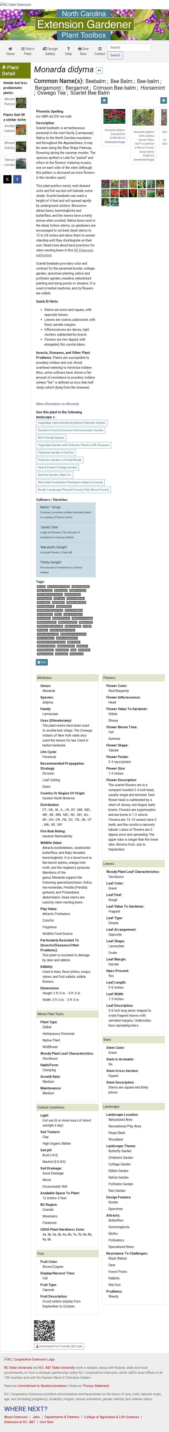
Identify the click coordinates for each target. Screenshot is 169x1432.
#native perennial (46, 606)
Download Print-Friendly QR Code (60, 1346)
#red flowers (58, 602)
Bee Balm (121, 81)
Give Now (84, 51)
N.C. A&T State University (57, 1368)
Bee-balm (148, 81)
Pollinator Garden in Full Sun (56, 452)
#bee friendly (74, 642)
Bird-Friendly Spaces (51, 437)
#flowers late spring (76, 602)
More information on (57, 404)
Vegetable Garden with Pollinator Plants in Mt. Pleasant (73, 445)
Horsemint (153, 88)
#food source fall (72, 626)
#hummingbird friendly (58, 586)
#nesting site (76, 654)
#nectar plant (61, 590)
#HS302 (87, 626)
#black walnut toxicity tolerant (51, 642)
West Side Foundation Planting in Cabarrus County (70, 482)
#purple (41, 586)
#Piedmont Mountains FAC (50, 626)
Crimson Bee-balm (114, 88)
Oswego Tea (51, 93)
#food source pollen (67, 622)
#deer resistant (45, 590)
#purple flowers (45, 614)
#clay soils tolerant (73, 614)
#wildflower (84, 650)
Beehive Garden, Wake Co (54, 475)
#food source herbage (82, 618)
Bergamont (48, 88)
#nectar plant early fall (48, 634)
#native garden (44, 598)
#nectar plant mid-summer (73, 634)
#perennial (82, 646)
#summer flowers (73, 610)
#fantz (58, 614)
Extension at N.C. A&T (19, 1422)
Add (43, 662)
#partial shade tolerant (67, 638)
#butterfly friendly (61, 618)
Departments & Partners (62, 1417)
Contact (99, 54)
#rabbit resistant (77, 590)
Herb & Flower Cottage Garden (57, 467)
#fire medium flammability (50, 594)
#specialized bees (80, 586)
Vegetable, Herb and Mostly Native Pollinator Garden (72, 422)
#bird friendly (44, 618)
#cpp (73, 650)
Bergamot (77, 88)
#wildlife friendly (45, 650)
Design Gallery (51, 51)
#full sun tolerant (46, 638)
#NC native (59, 598)
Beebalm (96, 81)
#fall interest (43, 602)
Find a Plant (29, 51)
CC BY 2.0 (148, 155)
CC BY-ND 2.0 (117, 137)
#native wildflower (75, 598)
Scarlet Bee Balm (90, 93)
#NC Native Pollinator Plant (50, 610)
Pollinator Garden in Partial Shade (59, 460)
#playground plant (66, 646)
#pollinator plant (72, 594)
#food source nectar (47, 622)
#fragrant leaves (45, 654)
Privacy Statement (96, 1386)
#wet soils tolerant (46, 646)
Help (68, 54)
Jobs (36, 1417)
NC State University (18, 1368)
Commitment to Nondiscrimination (42, 1386)
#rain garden (61, 654)
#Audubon (42, 630)
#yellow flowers (64, 606)
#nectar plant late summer (62, 630)
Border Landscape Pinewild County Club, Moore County (73, 489)
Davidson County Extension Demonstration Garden (70, 430)
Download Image (115, 142)
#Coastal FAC (86, 622)
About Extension (16, 1417)
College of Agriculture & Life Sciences (111, 1417)
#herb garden (62, 650)
